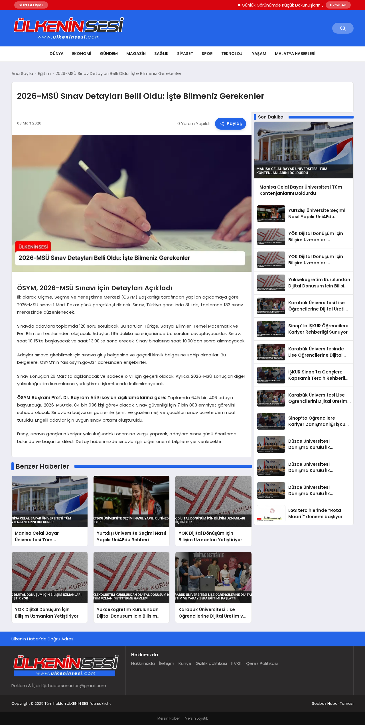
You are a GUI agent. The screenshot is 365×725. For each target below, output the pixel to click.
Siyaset (185, 53)
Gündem (109, 53)
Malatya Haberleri (295, 53)
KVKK (236, 663)
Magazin (136, 53)
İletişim (166, 663)
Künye (185, 663)
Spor (207, 53)
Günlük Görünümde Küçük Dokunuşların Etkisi (271, 5)
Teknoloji (232, 53)
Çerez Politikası (262, 663)
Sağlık (161, 53)
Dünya (57, 53)
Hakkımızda (143, 663)
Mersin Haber (168, 718)
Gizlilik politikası (211, 663)
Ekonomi (81, 53)
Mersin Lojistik (196, 718)
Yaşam (259, 53)
